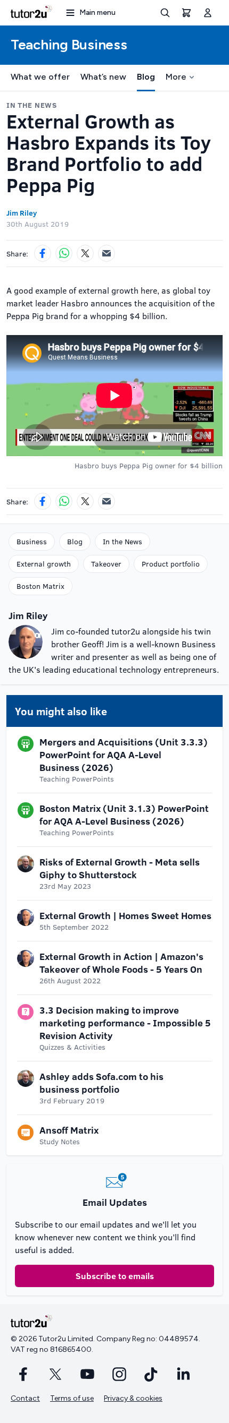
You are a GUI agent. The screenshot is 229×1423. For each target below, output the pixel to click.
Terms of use (72, 1398)
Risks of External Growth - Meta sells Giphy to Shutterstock (119, 868)
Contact (25, 1398)
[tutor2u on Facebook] (23, 1374)
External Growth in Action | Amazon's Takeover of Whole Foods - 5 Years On (121, 962)
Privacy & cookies (133, 1398)
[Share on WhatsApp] (63, 253)
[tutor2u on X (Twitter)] (55, 1374)
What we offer (40, 77)
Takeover (106, 564)
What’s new (103, 77)
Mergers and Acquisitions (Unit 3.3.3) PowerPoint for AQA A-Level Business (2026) (123, 754)
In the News (122, 541)
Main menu (97, 12)
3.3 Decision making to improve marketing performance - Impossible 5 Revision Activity (125, 1023)
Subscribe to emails (115, 1275)
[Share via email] (106, 253)
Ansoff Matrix (69, 1130)
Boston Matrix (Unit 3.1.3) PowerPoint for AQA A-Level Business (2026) (124, 814)
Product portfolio (171, 564)
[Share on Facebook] (42, 253)
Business (32, 541)
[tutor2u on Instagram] (119, 1374)
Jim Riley (21, 213)
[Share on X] (85, 253)
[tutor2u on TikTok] (151, 1374)
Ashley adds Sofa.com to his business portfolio (101, 1082)
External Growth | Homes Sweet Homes (125, 915)
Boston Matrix (40, 586)
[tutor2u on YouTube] (87, 1374)
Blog (146, 77)
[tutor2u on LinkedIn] (183, 1374)
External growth (44, 564)
